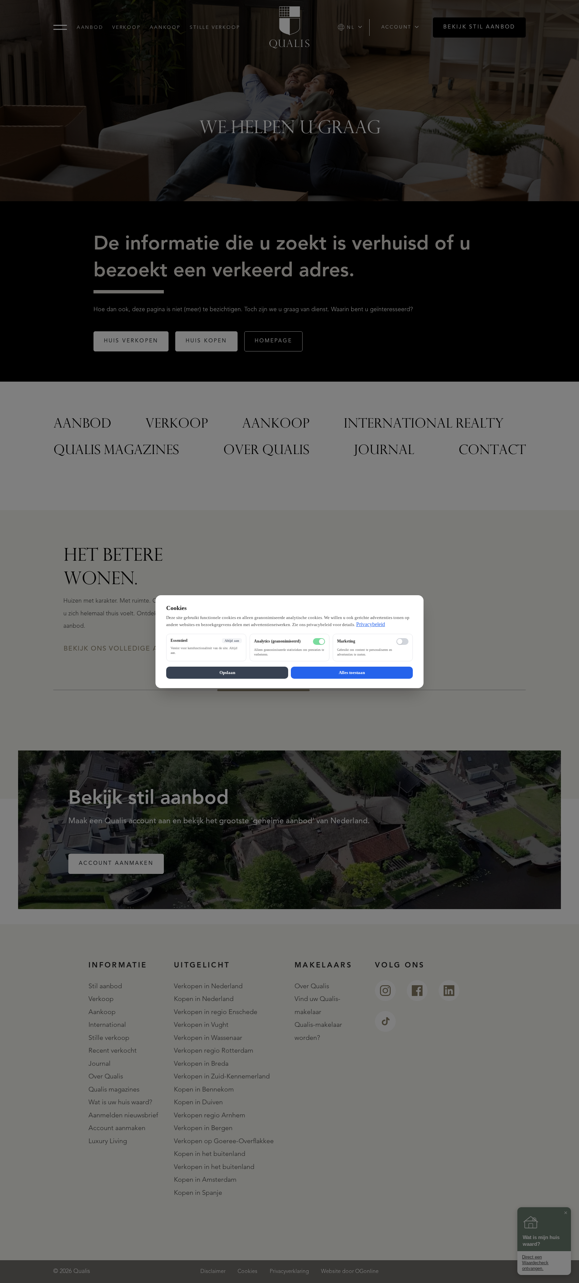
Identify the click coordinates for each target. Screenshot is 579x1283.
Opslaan (227, 672)
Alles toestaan (352, 672)
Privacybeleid (370, 624)
